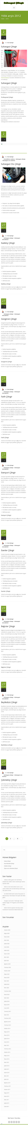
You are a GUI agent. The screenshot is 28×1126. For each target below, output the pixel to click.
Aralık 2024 (6, 984)
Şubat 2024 (6, 1001)
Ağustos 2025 (7, 964)
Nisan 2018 (6, 1004)
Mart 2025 (6, 981)
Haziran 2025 (7, 970)
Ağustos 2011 (7, 1082)
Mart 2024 (6, 998)
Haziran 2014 (7, 1028)
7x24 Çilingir (10, 42)
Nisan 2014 (6, 1035)
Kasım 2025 (7, 953)
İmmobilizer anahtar (9, 159)
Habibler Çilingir (7, 866)
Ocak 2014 (6, 1042)
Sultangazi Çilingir (9, 46)
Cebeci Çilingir (7, 861)
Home (2, 18)
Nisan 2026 (6, 936)
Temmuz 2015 (7, 1018)
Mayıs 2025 (6, 974)
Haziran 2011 (7, 1089)
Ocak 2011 (6, 1106)
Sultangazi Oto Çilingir (11, 164)
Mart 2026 (6, 940)
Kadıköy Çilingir (8, 243)
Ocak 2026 (6, 947)
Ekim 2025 (6, 957)
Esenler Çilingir (7, 550)
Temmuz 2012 (7, 1048)
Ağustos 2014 (7, 1021)
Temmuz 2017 (7, 1011)
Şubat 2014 (6, 1038)
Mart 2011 (6, 1099)
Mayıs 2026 (6, 933)
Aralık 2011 (6, 1069)
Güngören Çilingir (9, 319)
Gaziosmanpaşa (5, 77)
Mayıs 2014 (6, 1032)
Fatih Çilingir (6, 396)
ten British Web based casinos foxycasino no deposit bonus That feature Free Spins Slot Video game (14, 895)
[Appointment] (14, 3)
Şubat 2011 (6, 1103)
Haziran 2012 (7, 1052)
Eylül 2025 (6, 960)
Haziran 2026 (7, 930)
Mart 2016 (6, 1015)
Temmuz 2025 (7, 967)
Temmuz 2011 (7, 1086)
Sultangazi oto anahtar (9, 160)
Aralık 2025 (6, 950)
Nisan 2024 (6, 994)
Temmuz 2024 (7, 991)
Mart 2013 (6, 1045)
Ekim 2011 (6, 1076)
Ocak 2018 (6, 1008)
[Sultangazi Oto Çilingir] (14, 148)
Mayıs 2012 (6, 1055)
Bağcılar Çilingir (8, 626)
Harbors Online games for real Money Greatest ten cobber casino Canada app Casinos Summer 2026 (14, 881)
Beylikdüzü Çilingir (9, 702)
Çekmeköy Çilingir (9, 780)
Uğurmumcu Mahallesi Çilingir (11, 868)
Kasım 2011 (7, 1072)
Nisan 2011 (6, 1096)
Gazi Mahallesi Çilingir (9, 863)
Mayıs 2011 (6, 1093)
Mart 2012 (6, 1062)
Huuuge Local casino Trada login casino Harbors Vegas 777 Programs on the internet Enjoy (13, 902)
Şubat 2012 (6, 1065)
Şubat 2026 (6, 943)
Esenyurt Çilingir (8, 472)
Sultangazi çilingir (20, 159)
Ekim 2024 (6, 987)
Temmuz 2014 (7, 1025)
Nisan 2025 (6, 977)
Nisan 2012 (6, 1059)
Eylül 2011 (6, 1079)
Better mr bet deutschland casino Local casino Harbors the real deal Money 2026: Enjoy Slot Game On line (14, 888)
